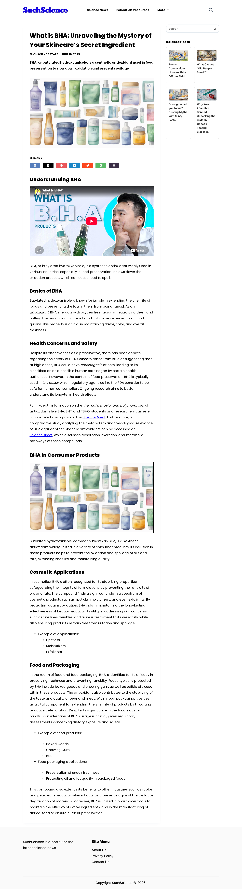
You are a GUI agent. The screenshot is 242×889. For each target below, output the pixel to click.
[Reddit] (87, 165)
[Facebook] (35, 165)
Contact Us (100, 862)
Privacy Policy (102, 856)
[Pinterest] (61, 165)
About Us (99, 850)
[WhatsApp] (100, 165)
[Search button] (215, 28)
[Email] (114, 165)
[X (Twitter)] (48, 165)
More (161, 10)
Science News (97, 10)
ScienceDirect (94, 417)
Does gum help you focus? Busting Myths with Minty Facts (178, 112)
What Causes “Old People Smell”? (205, 68)
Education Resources (132, 10)
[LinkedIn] (74, 165)
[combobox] (188, 29)
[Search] (211, 10)
